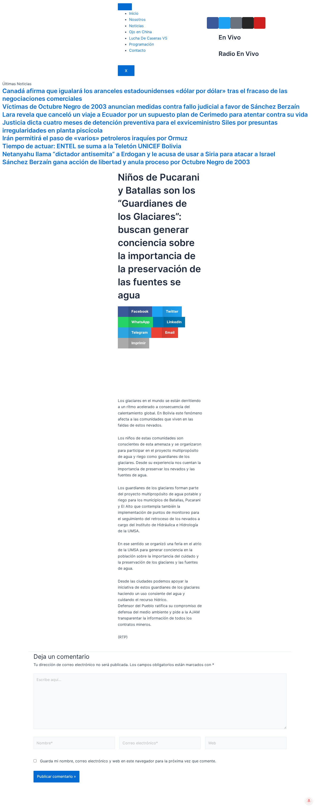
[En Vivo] (213, 39)
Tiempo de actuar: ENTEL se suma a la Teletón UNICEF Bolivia (91, 146)
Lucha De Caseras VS (148, 38)
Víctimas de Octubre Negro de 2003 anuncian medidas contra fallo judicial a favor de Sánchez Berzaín (151, 106)
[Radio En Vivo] (213, 56)
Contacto (137, 50)
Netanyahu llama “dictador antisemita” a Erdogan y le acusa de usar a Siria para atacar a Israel (138, 154)
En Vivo (230, 37)
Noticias (136, 25)
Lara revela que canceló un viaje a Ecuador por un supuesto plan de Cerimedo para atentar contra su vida (155, 114)
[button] (135, 311)
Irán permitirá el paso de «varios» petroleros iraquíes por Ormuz (95, 138)
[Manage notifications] (309, 800)
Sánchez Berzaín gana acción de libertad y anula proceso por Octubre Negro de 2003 (126, 162)
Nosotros (137, 19)
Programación (141, 44)
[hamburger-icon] (125, 6)
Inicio (133, 13)
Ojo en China (140, 31)
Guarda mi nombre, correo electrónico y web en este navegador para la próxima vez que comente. (128, 761)
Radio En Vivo (239, 53)
